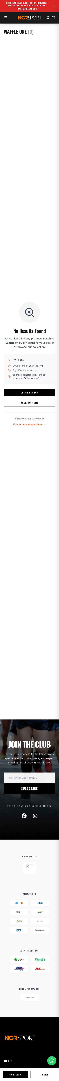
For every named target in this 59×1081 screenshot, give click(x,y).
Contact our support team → (29, 424)
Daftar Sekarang (27, 8)
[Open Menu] (6, 18)
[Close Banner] (54, 6)
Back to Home (29, 402)
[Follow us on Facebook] (24, 816)
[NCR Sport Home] (29, 18)
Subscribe (29, 788)
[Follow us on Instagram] (35, 816)
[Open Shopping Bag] (53, 17)
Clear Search (30, 392)
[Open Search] (48, 17)
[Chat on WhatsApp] (51, 1060)
